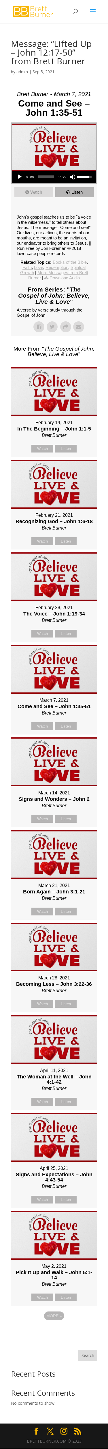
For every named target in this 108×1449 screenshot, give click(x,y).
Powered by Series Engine (54, 1332)
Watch (36, 192)
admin (22, 71)
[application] (54, 177)
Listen (77, 192)
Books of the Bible (70, 262)
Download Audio (65, 277)
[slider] (46, 176)
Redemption (57, 267)
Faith (27, 267)
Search (88, 1355)
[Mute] (72, 177)
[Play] (19, 177)
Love (38, 267)
